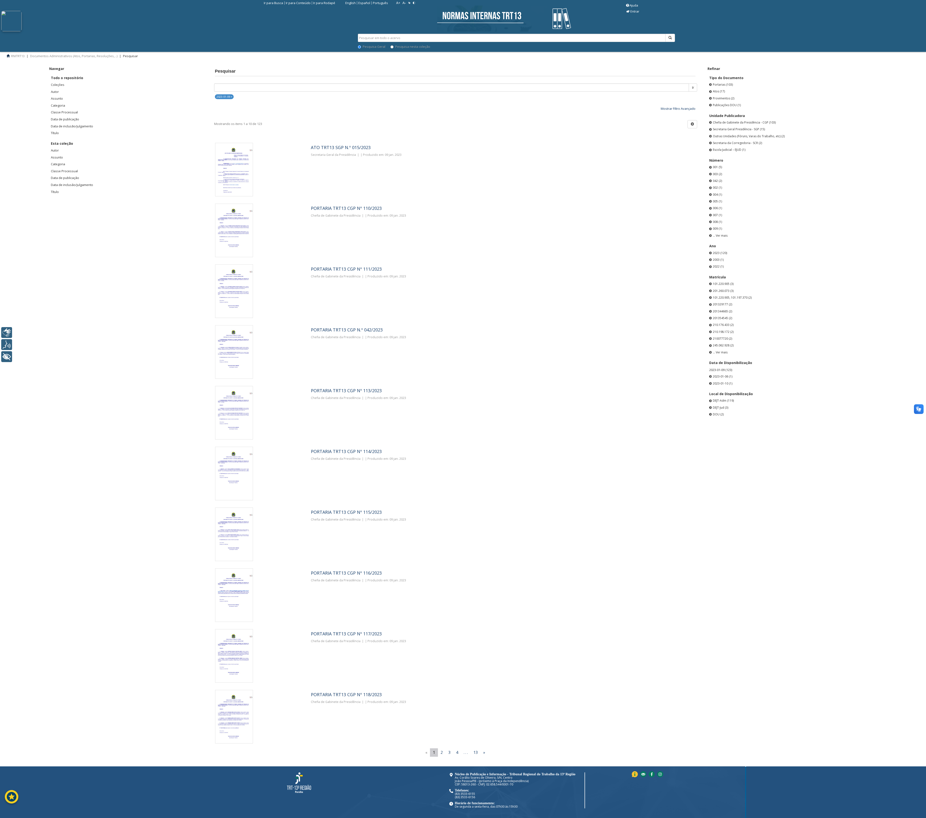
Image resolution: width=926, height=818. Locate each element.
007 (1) (717, 215)
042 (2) (717, 181)
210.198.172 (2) (723, 332)
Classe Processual (64, 112)
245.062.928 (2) (723, 345)
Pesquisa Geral (374, 46)
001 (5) (717, 167)
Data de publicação (65, 119)
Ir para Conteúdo (298, 3)
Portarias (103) (723, 84)
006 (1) (717, 208)
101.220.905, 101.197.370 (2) (732, 298)
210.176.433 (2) (723, 325)
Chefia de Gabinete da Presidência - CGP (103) (744, 122)
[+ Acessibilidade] (6, 356)
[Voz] (6, 344)
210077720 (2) (722, 339)
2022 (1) (718, 266)
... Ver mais (720, 236)
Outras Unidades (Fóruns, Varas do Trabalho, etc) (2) (749, 136)
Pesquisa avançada (692, 55)
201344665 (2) (722, 311)
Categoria (58, 105)
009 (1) (717, 229)
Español (364, 3)
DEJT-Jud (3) (720, 408)
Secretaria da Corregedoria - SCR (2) (737, 143)
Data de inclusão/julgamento (72, 126)
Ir (693, 87)
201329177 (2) (722, 304)
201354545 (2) (722, 318)
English (350, 3)
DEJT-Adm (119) (723, 401)
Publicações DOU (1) (727, 105)
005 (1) (717, 201)
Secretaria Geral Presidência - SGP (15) (739, 129)
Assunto (57, 98)
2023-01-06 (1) (722, 376)
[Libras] (6, 332)
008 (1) (717, 222)
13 (475, 752)
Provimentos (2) (723, 98)
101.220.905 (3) (723, 284)
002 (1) (717, 188)
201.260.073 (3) (723, 291)
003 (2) (717, 174)
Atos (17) (719, 91)
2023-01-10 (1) (722, 383)
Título (55, 133)
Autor (55, 91)
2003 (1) (718, 260)
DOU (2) (718, 414)
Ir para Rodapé (324, 3)
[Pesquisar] (670, 38)
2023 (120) (720, 253)
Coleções (57, 84)
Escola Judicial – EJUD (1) (729, 150)
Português (380, 3)
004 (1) (717, 194)
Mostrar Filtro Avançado (678, 108)
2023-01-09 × (224, 96)
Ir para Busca (273, 3)
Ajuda (634, 5)
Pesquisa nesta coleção (412, 46)
